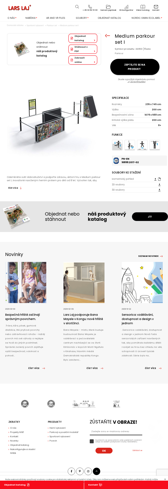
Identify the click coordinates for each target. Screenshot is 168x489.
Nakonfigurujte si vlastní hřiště (22, 451)
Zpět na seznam (107, 35)
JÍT (150, 216)
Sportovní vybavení (60, 436)
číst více (13, 187)
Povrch (53, 440)
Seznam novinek (148, 256)
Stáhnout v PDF (81, 49)
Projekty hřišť (17, 432)
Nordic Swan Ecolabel (146, 17)
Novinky (14, 440)
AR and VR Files (55, 17)
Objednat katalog (109, 17)
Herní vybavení (58, 427)
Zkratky (14, 422)
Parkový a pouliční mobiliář (64, 432)
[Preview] (159, 179)
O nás (11, 17)
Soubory (81, 17)
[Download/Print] (155, 179)
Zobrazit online (79, 60)
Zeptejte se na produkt (134, 67)
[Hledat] (77, 6)
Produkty (55, 422)
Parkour (119, 53)
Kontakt (93, 484)
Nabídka (30, 17)
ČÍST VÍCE (33, 368)
